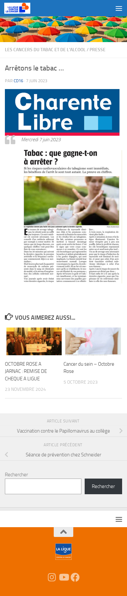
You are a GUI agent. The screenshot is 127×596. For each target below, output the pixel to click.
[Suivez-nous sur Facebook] (75, 577)
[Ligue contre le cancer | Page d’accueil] (21, 8)
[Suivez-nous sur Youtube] (63, 577)
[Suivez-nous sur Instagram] (51, 577)
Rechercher (16, 475)
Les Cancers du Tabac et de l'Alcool (45, 50)
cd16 (18, 80)
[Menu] (119, 8)
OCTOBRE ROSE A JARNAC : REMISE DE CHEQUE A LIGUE (26, 371)
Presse (98, 50)
